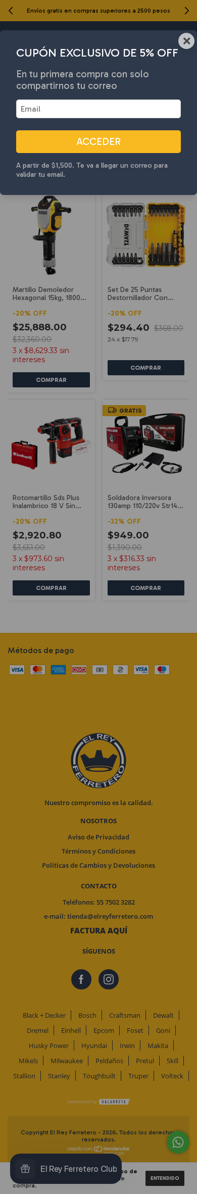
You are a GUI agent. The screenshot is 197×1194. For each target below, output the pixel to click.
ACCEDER (98, 141)
